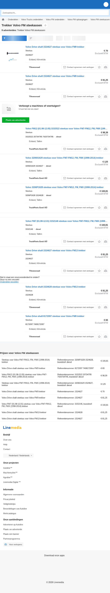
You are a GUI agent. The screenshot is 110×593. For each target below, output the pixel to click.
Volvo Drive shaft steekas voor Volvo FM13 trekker (24, 412)
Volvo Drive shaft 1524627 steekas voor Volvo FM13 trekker (55, 250)
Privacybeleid (9, 499)
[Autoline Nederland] (17, 4)
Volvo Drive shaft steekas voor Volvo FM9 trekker (23, 368)
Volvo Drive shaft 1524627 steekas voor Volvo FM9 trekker (54, 47)
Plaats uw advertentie (15, 120)
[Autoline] (3, 19)
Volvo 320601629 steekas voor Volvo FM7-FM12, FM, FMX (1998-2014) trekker (64, 158)
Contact (6, 449)
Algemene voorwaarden (13, 494)
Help (5, 444)
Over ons (7, 440)
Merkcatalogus (9, 513)
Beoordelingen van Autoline (15, 508)
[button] (106, 4)
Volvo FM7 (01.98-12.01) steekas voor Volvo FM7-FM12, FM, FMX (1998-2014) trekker (27, 405)
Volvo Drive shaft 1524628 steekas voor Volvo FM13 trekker (55, 287)
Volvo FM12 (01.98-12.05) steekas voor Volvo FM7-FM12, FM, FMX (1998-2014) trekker (24, 375)
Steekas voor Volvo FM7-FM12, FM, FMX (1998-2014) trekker (26, 361)
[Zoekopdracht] (106, 12)
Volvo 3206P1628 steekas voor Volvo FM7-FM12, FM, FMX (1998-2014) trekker (64, 187)
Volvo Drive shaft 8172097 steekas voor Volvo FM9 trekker (54, 316)
